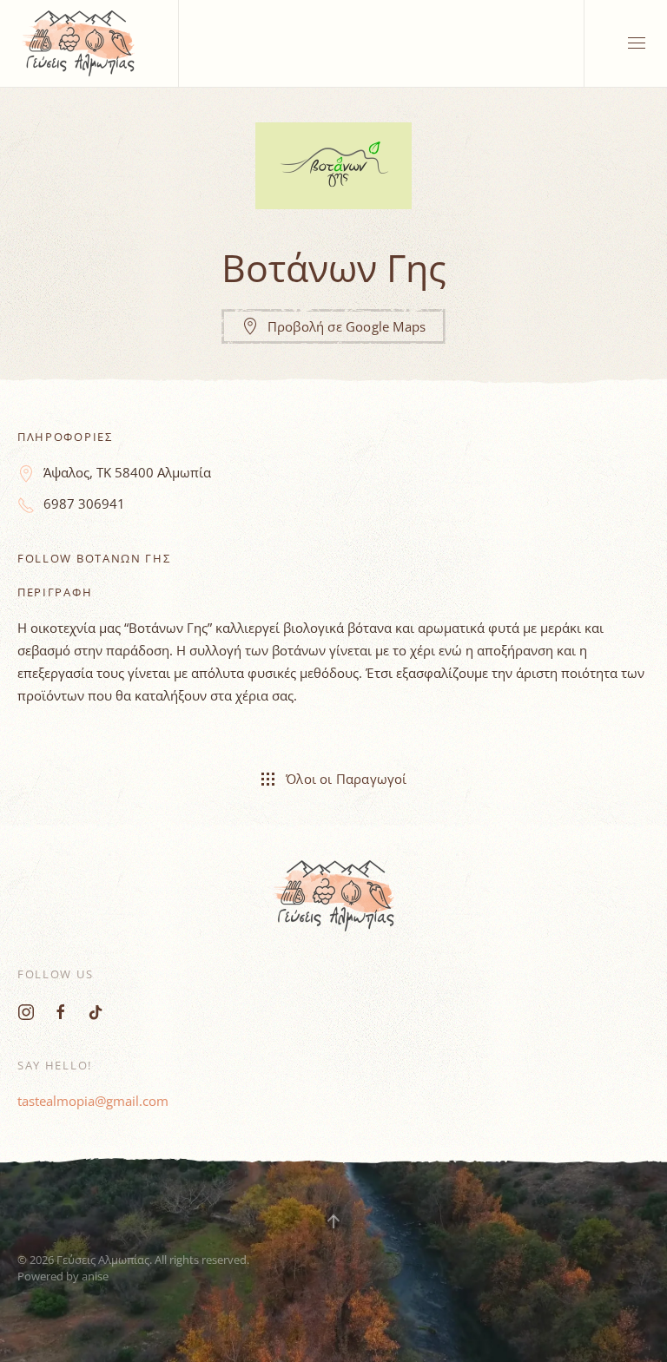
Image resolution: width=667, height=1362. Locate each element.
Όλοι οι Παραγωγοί (346, 778)
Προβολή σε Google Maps (346, 326)
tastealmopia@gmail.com (92, 1100)
